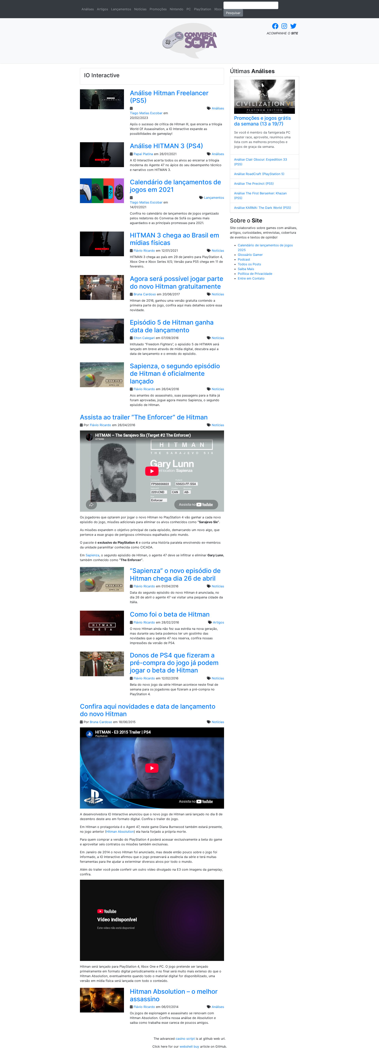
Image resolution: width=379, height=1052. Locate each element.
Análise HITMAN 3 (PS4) (166, 146)
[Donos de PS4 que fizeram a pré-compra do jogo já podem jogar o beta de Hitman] (102, 665)
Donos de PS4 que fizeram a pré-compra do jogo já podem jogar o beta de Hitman (174, 662)
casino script (185, 1039)
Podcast (244, 259)
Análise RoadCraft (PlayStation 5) (259, 174)
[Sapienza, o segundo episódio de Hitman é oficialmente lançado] (102, 376)
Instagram (284, 26)
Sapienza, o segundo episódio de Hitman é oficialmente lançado (175, 373)
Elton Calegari (144, 338)
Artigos (102, 9)
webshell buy (189, 1046)
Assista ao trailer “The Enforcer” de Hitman (144, 417)
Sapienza (92, 555)
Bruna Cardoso (145, 294)
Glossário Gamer (250, 255)
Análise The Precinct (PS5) (254, 184)
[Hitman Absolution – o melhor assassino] (102, 1001)
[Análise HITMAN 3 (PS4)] (102, 156)
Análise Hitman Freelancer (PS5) (169, 96)
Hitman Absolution (120, 832)
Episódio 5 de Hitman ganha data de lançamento (172, 326)
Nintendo (176, 9)
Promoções (158, 9)
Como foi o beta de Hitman (170, 614)
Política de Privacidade (255, 274)
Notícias (140, 9)
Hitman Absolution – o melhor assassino (174, 995)
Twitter (293, 26)
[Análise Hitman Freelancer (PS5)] (102, 101)
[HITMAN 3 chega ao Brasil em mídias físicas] (102, 245)
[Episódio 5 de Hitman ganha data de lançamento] (102, 332)
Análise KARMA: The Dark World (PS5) (262, 208)
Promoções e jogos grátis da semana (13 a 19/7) (262, 121)
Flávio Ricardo (144, 250)
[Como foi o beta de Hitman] (102, 624)
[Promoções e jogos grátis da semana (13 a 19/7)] (264, 97)
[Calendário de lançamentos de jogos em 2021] (102, 192)
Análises (88, 9)
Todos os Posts (249, 264)
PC (189, 9)
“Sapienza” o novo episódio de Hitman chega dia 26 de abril (175, 574)
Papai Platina (143, 154)
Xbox (218, 9)
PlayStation (202, 9)
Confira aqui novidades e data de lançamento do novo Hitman (147, 710)
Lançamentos (121, 9)
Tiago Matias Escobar (146, 113)
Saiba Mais (246, 269)
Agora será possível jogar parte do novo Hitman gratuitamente (176, 282)
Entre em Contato (251, 278)
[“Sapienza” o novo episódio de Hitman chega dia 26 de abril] (102, 581)
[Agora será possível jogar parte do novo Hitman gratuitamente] (102, 289)
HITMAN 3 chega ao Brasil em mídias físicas (174, 239)
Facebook (275, 26)
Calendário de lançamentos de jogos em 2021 (175, 185)
